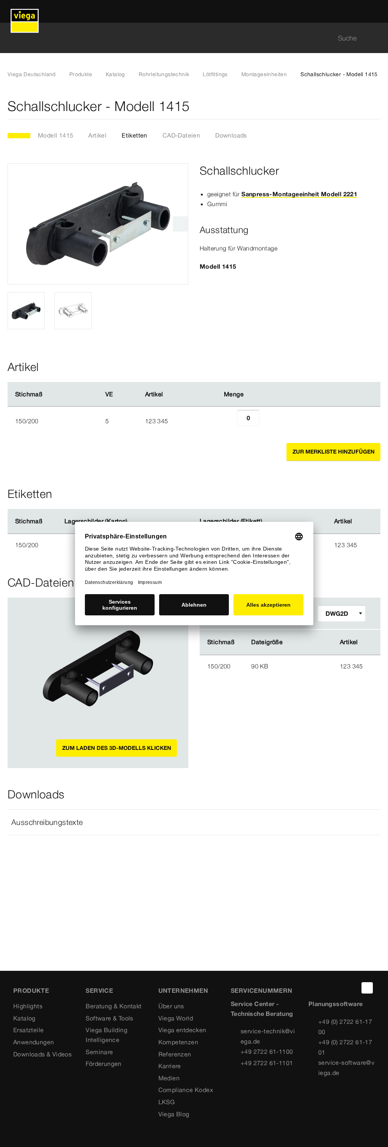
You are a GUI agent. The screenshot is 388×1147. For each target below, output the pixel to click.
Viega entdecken (182, 1030)
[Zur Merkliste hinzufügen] (375, 106)
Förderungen (103, 1063)
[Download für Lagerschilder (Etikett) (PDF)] (268, 521)
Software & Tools (109, 1018)
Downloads (231, 135)
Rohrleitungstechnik (164, 74)
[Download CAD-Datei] (305, 642)
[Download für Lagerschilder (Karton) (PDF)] (133, 521)
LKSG (166, 1102)
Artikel (97, 135)
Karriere (169, 1066)
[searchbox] (188, 38)
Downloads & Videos (42, 1054)
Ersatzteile (28, 1030)
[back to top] (367, 988)
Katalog (115, 74)
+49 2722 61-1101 (267, 1063)
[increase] (267, 421)
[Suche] (375, 38)
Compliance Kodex (185, 1090)
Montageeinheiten (264, 74)
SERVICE (99, 990)
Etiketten (134, 135)
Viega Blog (173, 1114)
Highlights (27, 1006)
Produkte (80, 74)
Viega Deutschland (32, 74)
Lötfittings (215, 74)
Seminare (99, 1052)
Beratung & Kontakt (113, 1006)
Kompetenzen (178, 1042)
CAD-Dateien (181, 135)
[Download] (305, 666)
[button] (194, 822)
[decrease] (228, 421)
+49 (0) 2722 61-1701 (345, 1047)
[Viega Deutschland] (25, 11)
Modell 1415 (55, 135)
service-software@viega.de (346, 1068)
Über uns (171, 1006)
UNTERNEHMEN (183, 990)
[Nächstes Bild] (180, 224)
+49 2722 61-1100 (267, 1051)
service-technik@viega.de (268, 1036)
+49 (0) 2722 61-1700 (345, 1027)
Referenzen (174, 1054)
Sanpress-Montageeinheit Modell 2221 (299, 194)
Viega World (175, 1018)
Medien (169, 1078)
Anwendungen (33, 1042)
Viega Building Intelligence (106, 1035)
